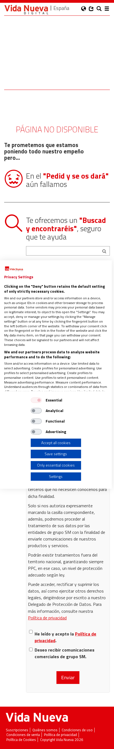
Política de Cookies (21, 739)
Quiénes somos (45, 730)
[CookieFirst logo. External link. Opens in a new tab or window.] (14, 268)
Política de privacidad (47, 617)
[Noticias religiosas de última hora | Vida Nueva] (26, 9)
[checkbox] (36, 400)
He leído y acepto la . (65, 637)
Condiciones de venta (23, 734)
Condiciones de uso (77, 730)
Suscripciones (17, 730)
